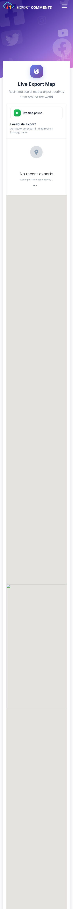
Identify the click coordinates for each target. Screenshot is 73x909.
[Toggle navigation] (64, 6)
